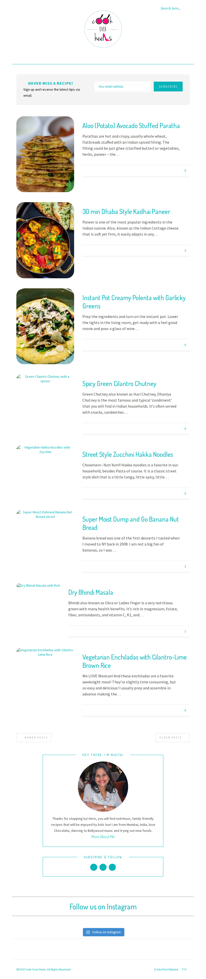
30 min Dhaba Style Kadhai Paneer (126, 211)
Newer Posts (35, 737)
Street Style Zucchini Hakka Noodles (127, 454)
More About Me (103, 836)
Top (184, 969)
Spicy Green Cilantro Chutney (119, 383)
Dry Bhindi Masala (90, 592)
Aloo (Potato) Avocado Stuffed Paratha (131, 125)
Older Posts (171, 737)
